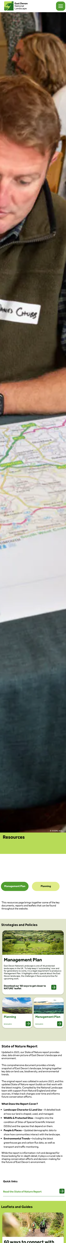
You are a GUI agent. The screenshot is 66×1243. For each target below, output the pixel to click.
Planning (46, 886)
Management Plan (14, 886)
